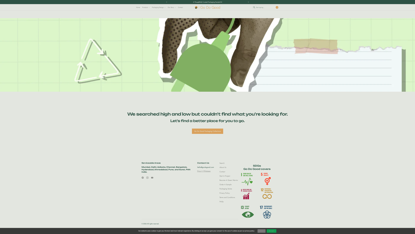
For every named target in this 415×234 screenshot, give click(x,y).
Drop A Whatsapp (204, 171)
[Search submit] (277, 7)
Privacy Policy (224, 193)
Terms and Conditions (227, 197)
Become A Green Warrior (228, 180)
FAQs (221, 201)
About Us (222, 167)
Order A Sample (225, 184)
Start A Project (224, 176)
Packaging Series (225, 189)
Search (221, 163)
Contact (222, 171)
